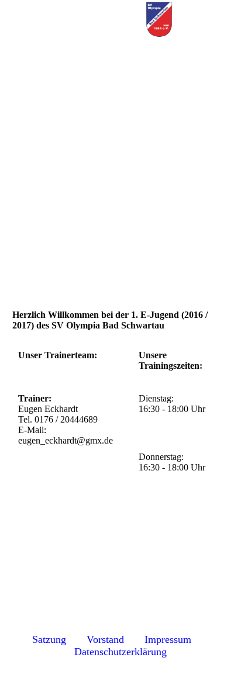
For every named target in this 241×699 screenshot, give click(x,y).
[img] (159, 20)
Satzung (49, 639)
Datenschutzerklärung (120, 652)
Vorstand (108, 639)
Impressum (167, 639)
